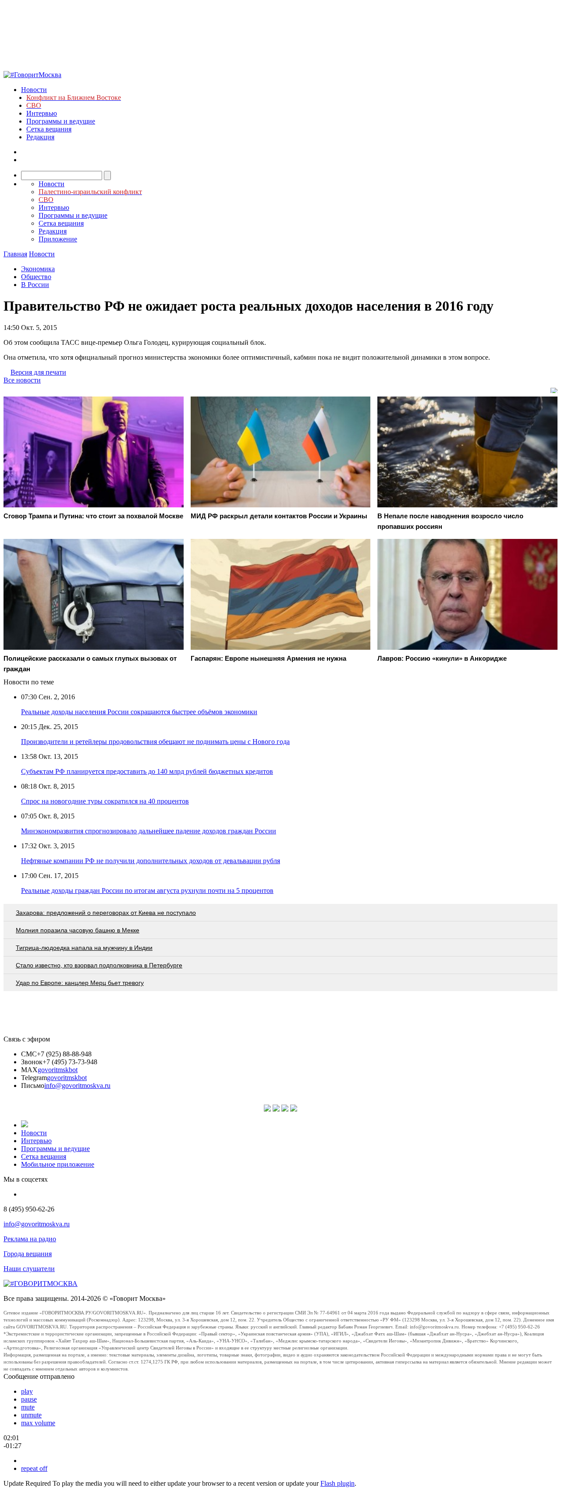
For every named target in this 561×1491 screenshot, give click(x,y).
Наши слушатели (29, 1268)
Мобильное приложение (57, 1164)
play (27, 1391)
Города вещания (28, 1253)
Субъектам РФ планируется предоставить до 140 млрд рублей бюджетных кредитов (147, 771)
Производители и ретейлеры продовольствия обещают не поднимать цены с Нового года (155, 741)
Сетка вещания (48, 129)
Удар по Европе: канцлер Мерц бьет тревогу (80, 982)
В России (35, 284)
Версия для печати (38, 372)
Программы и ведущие (60, 121)
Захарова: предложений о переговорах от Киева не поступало (106, 912)
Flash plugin (337, 1483)
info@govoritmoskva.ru (77, 1085)
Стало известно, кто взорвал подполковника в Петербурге (99, 965)
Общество (36, 276)
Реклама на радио (30, 1239)
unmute (31, 1415)
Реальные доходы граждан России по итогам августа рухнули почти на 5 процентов (147, 890)
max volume (38, 1423)
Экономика (38, 269)
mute (28, 1407)
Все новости (22, 380)
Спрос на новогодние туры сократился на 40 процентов (105, 801)
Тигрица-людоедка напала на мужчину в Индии (84, 947)
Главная (15, 254)
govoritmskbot (58, 1069)
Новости (34, 89)
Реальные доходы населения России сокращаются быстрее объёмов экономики (139, 711)
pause (29, 1399)
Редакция (40, 137)
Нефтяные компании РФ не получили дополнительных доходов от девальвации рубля (150, 860)
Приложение (58, 239)
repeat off (34, 1468)
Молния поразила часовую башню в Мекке (77, 930)
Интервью (41, 113)
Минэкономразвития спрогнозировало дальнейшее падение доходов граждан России (148, 831)
